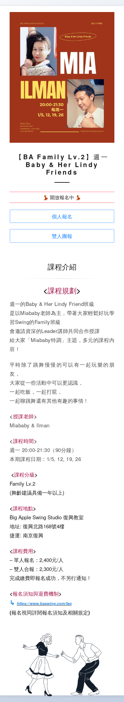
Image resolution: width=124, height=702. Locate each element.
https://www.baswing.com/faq (44, 603)
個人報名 (62, 216)
